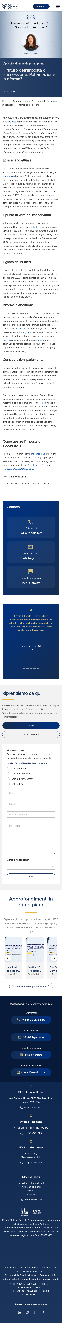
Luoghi (45, 1291)
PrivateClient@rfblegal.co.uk (19, 468)
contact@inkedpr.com (33, 1072)
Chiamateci (31, 725)
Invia (31, 876)
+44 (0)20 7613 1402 (31, 533)
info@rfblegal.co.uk (31, 558)
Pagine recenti (29, 1294)
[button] (58, 6)
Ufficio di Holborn (20, 768)
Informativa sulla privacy (23, 1284)
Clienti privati (34, 465)
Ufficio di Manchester (22, 778)
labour (30, 414)
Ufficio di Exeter (19, 784)
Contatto (39, 6)
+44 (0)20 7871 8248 (33, 1133)
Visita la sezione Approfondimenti (29, 986)
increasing (21, 328)
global (43, 402)
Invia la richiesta (31, 583)
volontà (34, 226)
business (7, 339)
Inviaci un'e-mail (31, 734)
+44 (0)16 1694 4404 (33, 1162)
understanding (37, 453)
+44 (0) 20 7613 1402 (33, 1020)
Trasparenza (22, 1287)
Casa (4, 101)
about (13, 121)
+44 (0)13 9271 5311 (33, 1199)
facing (49, 195)
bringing (25, 332)
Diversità (38, 1287)
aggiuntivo (8, 176)
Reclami (45, 1284)
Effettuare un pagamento (24, 1291)
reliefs (40, 339)
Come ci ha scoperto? (18, 859)
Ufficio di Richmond (21, 773)
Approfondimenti (21, 101)
